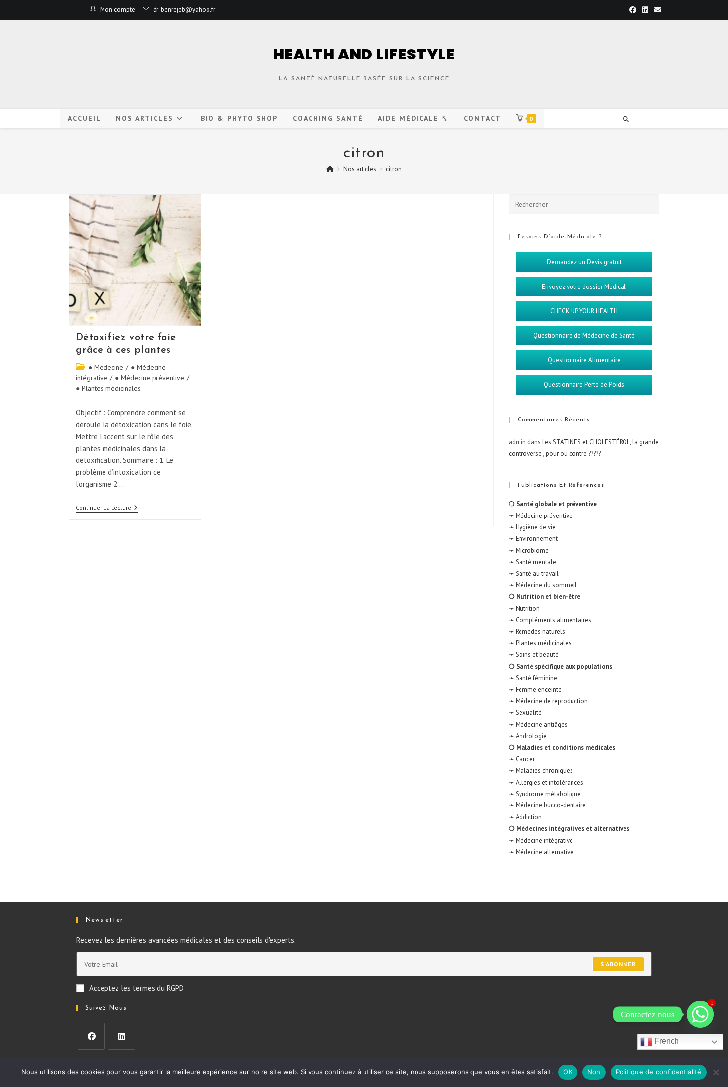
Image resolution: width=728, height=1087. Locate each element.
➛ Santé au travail (534, 574)
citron (394, 169)
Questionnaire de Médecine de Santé (584, 335)
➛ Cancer (522, 759)
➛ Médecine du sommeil (543, 585)
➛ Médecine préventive (540, 516)
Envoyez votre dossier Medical (584, 287)
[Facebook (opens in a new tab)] (632, 10)
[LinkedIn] (121, 1036)
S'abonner (618, 964)
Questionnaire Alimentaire (584, 360)
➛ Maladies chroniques (541, 770)
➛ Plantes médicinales (540, 643)
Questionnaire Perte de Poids (584, 384)
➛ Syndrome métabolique (545, 794)
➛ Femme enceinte (535, 690)
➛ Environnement (533, 538)
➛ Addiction (525, 817)
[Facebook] (91, 1036)
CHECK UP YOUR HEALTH (584, 311)
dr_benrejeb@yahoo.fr (184, 9)
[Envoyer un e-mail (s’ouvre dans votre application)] (656, 10)
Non (594, 1072)
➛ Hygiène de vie (532, 527)
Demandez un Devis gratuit (584, 262)
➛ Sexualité (525, 712)
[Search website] (626, 119)
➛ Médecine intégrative (541, 840)
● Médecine (105, 367)
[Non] (716, 1072)
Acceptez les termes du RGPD (136, 988)
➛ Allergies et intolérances (546, 782)
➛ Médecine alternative (541, 852)
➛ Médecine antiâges (538, 724)
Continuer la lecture (107, 507)
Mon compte (117, 9)
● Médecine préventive (149, 377)
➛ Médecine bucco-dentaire (547, 805)
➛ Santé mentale (532, 562)
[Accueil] (330, 169)
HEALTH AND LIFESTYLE (364, 54)
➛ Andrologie (528, 736)
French (665, 1041)
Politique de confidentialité (659, 1072)
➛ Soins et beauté (534, 654)
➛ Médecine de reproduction (548, 701)
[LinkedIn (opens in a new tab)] (645, 10)
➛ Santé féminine (533, 678)
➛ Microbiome (529, 550)
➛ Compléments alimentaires (550, 620)
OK (567, 1072)
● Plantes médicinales (108, 388)
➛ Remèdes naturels (537, 632)
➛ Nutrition (524, 608)
